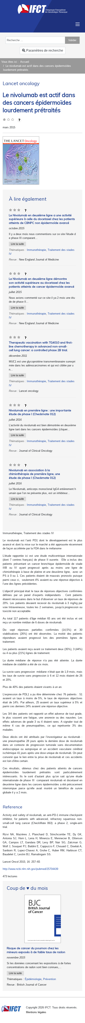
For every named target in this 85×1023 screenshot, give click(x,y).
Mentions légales (36, 1012)
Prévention (49, 979)
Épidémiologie (33, 979)
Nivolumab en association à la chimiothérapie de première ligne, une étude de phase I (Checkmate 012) (34, 474)
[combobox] (35, 40)
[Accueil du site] (42, 8)
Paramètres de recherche (44, 50)
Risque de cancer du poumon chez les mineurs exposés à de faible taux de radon (36, 950)
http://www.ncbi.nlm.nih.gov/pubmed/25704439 (30, 868)
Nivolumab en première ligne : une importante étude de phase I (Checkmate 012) (40, 412)
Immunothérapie (36, 249)
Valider (72, 40)
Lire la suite (17, 244)
